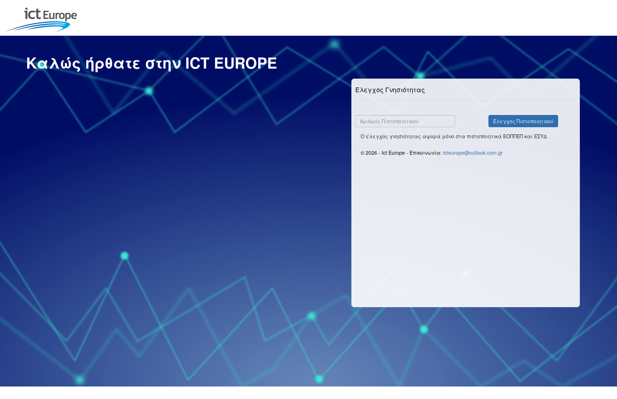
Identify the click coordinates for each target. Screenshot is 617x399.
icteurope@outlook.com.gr (473, 152)
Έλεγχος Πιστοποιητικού (523, 121)
